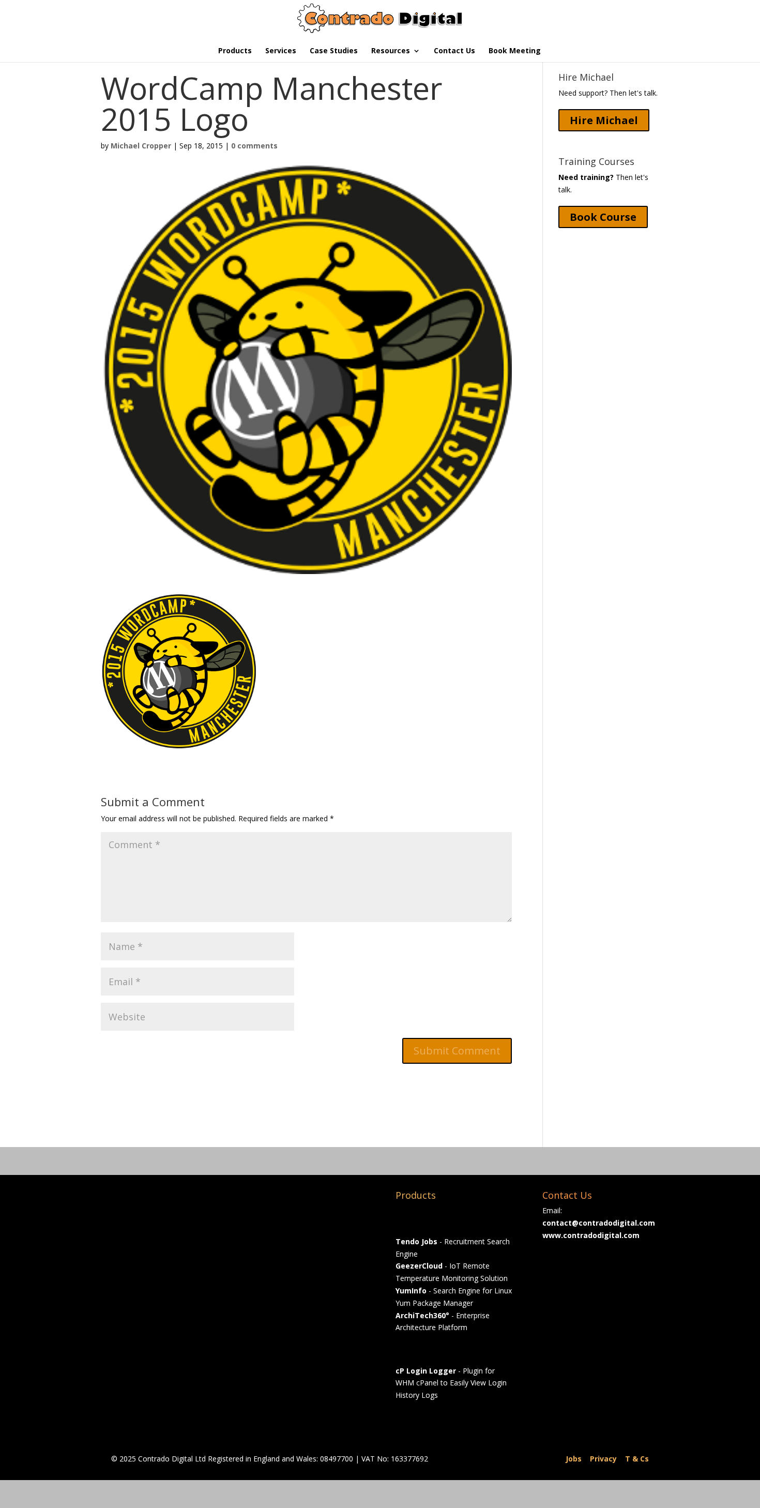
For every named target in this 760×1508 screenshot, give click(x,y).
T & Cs (637, 1459)
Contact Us (454, 51)
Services (280, 51)
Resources (390, 51)
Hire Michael (604, 120)
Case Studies (334, 51)
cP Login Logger (426, 1371)
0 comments (254, 145)
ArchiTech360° (422, 1315)
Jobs (574, 1459)
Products (235, 51)
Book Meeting (515, 51)
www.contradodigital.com (591, 1235)
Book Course (603, 217)
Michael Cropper (141, 145)
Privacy (603, 1459)
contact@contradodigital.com (598, 1223)
